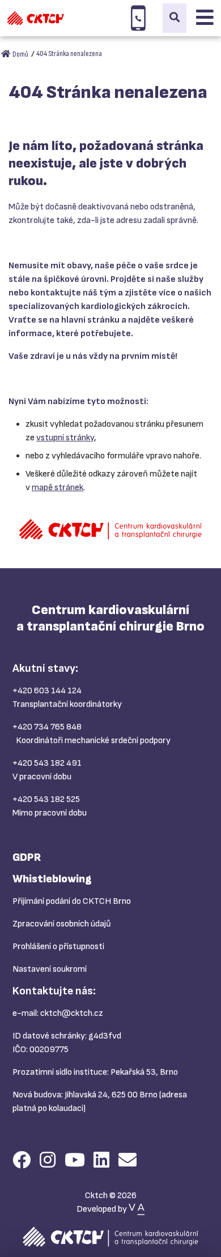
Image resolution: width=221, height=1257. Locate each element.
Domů (19, 54)
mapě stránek (57, 487)
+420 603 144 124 (47, 690)
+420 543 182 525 (46, 799)
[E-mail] (127, 1161)
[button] (174, 18)
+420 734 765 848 (47, 727)
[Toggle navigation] (205, 18)
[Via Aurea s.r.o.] (136, 1209)
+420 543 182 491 (47, 763)
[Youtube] (75, 1161)
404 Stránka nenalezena (69, 53)
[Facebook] (21, 1161)
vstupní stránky (65, 437)
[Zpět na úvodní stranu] (35, 18)
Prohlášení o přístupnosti (58, 946)
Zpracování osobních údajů (61, 924)
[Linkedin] (101, 1161)
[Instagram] (48, 1161)
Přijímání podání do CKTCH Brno (71, 901)
